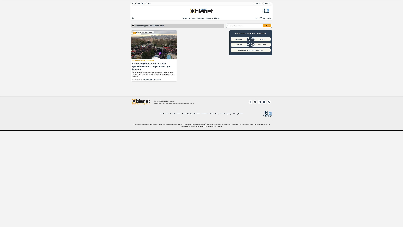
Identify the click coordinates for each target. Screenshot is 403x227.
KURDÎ (267, 4)
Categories (267, 18)
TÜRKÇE (257, 4)
